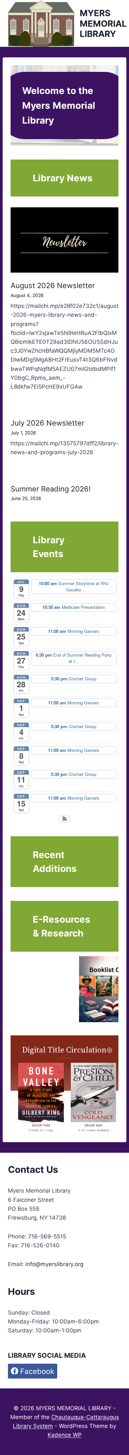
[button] (65, 819)
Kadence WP (65, 1435)
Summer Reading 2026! (51, 489)
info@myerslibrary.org (54, 1264)
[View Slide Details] (55, 989)
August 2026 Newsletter (53, 285)
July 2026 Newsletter (47, 423)
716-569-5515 (47, 1236)
